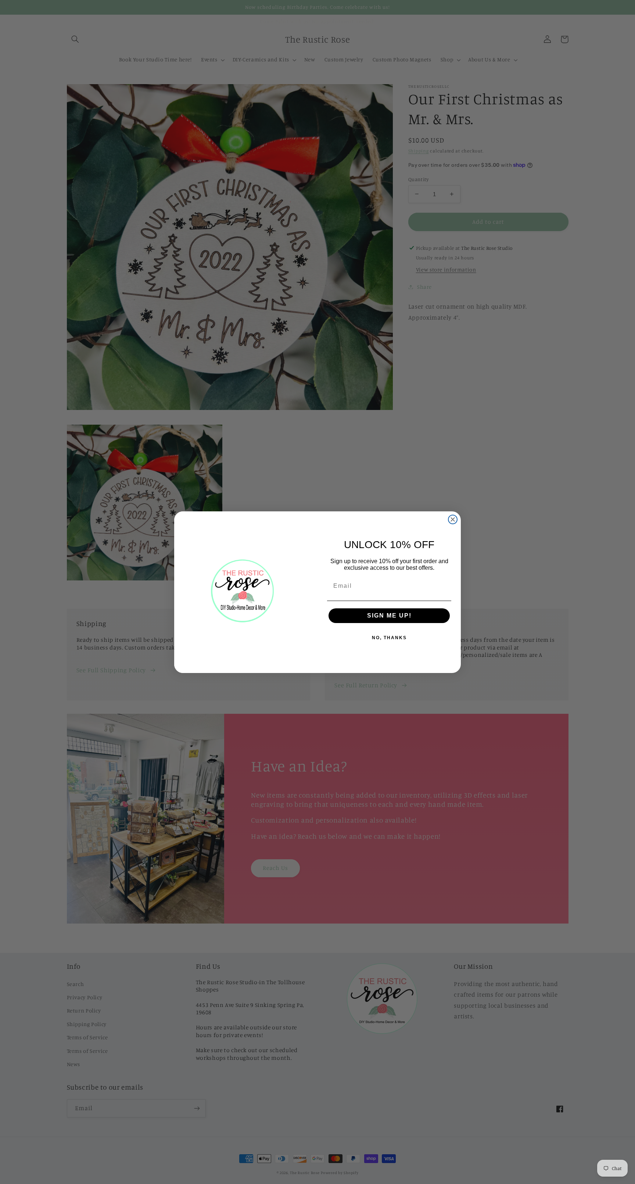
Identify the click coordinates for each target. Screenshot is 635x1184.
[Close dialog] (452, 519)
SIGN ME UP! (389, 615)
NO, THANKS (389, 637)
